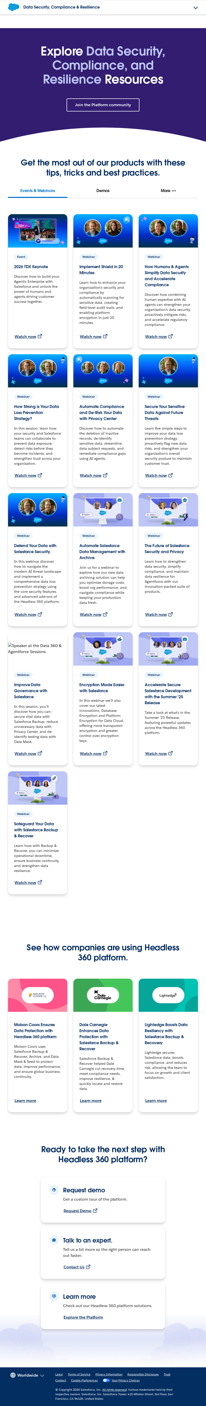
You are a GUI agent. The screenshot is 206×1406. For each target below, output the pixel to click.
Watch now (25, 336)
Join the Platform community (103, 104)
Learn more (25, 1100)
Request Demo (77, 1210)
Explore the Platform (83, 1317)
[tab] (37, 191)
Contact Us (74, 1267)
